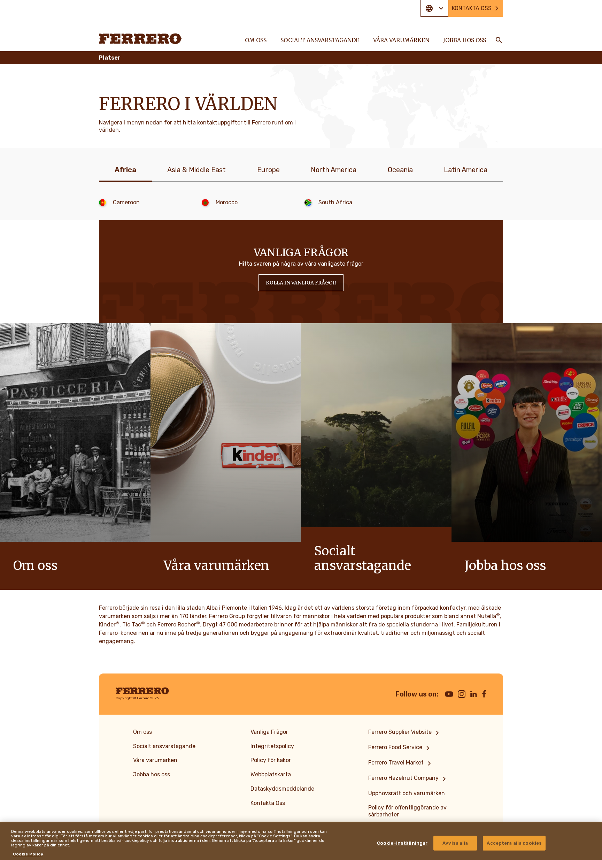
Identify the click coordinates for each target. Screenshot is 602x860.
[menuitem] (404, 733)
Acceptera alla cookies (514, 843)
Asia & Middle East (196, 170)
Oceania (400, 170)
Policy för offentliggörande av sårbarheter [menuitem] (407, 811)
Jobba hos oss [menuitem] (464, 40)
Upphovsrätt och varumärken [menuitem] (406, 793)
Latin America (465, 170)
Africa (125, 170)
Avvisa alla (455, 843)
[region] (301, 841)
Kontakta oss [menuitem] (472, 8)
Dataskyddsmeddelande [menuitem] (282, 788)
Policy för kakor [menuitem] (270, 760)
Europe (268, 170)
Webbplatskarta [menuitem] (270, 774)
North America (333, 170)
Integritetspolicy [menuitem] (272, 746)
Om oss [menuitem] (256, 40)
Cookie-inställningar (402, 843)
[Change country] (434, 8)
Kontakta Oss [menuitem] (267, 803)
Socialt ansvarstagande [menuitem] (319, 40)
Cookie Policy (28, 854)
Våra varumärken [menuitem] (401, 40)
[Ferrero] (140, 38)
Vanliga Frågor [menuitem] (269, 732)
